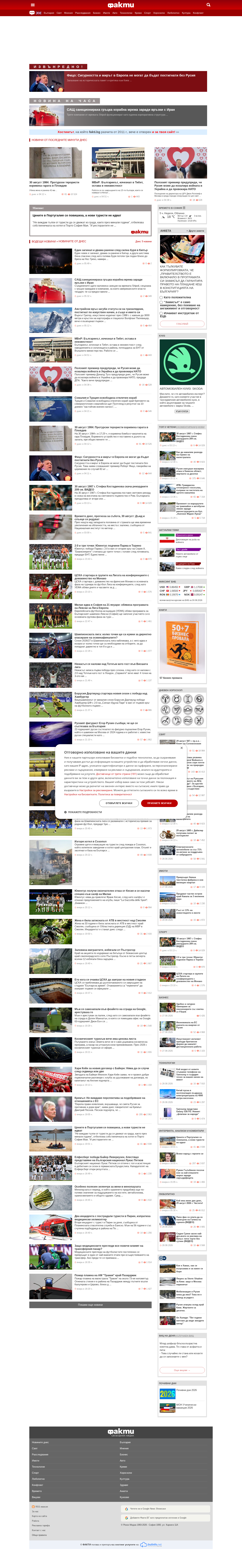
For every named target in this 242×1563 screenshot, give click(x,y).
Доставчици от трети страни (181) (116, 773)
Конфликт (198, 13)
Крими (138, 13)
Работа (35, 1521)
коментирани (187, 427)
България (49, 13)
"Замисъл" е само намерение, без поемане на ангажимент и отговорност (180, 305)
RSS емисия (42, 1506)
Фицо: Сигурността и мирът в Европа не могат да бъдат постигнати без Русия (131, 75)
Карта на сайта (39, 1516)
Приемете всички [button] (159, 803)
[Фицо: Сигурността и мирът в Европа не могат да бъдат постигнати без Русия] (46, 81)
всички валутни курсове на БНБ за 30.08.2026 (181, 600)
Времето (37, 1491)
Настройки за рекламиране (95, 790)
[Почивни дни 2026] (167, 1393)
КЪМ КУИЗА (182, 411)
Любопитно (173, 13)
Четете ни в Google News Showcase (148, 1508)
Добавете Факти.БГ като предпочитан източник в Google (158, 1518)
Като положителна (177, 297)
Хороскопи (159, 13)
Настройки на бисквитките (80, 794)
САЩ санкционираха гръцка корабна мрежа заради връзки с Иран (121, 109)
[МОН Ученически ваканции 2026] (167, 1407)
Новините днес (40, 1442)
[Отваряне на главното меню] (32, 5)
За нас (35, 1511)
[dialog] (121, 781)
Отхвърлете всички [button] (119, 803)
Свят (59, 13)
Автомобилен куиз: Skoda (181, 388)
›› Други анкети (195, 230)
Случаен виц (185, 1335)
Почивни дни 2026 (186, 1390)
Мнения (68, 13)
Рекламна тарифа (41, 1525)
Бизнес (97, 13)
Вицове (36, 1497)
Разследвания (83, 13)
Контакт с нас (39, 1530)
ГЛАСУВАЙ (182, 324)
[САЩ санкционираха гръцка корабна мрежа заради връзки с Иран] (46, 115)
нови (201, 427)
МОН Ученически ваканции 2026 (186, 1406)
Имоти (106, 13)
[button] (83, 812)
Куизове (124, 1497)
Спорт (147, 13)
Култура (186, 13)
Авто (114, 13)
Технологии (126, 13)
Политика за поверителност (115, 794)
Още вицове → (182, 1370)
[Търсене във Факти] (208, 5)
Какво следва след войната (190, 568)
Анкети (124, 1491)
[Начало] (121, 5)
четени (171, 427)
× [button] (181, 748)
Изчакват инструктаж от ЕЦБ (179, 315)
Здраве (124, 1485)
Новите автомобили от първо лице (187, 555)
